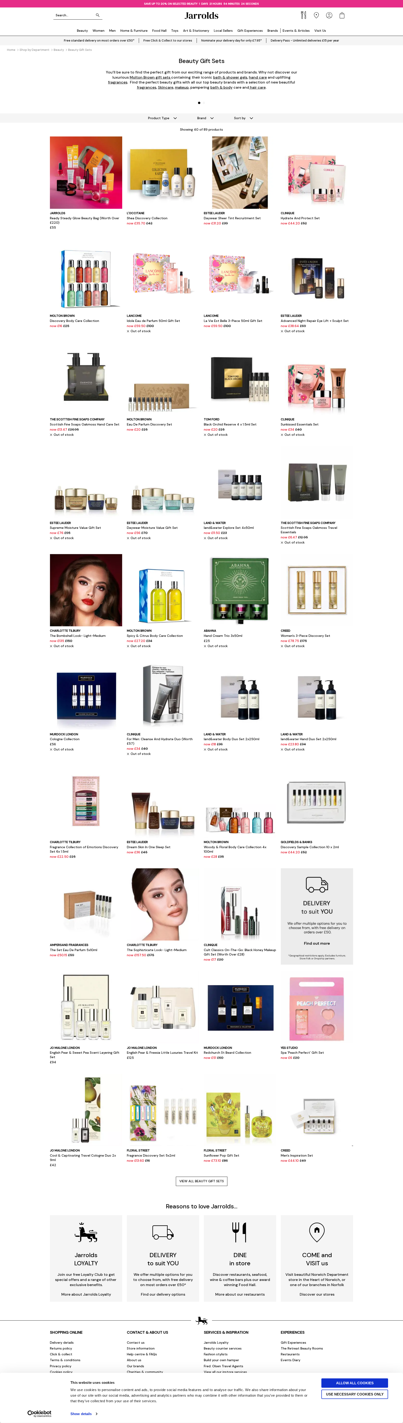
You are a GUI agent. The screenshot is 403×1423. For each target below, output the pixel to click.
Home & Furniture (134, 30)
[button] (199, 103)
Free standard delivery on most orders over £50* (99, 40)
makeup (182, 87)
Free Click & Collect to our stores (167, 40)
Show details (81, 1414)
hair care (257, 87)
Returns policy (61, 1348)
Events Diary (290, 1360)
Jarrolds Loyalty (216, 1342)
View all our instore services (225, 1372)
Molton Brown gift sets (150, 77)
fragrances (117, 82)
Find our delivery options (163, 1294)
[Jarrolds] (201, 15)
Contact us (136, 1342)
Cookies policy (61, 1372)
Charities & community (145, 1372)
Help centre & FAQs (142, 1354)
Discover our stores (317, 1294)
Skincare (165, 87)
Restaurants (290, 1354)
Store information (141, 1348)
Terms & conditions (65, 1360)
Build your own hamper (221, 1360)
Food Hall (159, 30)
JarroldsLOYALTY (86, 1259)
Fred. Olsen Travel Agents (223, 1366)
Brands (273, 30)
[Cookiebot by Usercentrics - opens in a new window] (39, 1413)
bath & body (221, 87)
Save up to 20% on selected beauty (171, 4)
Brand (201, 118)
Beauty (82, 30)
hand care (258, 77)
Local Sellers (223, 30)
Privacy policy (60, 1366)
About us (134, 1360)
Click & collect (61, 1354)
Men (112, 30)
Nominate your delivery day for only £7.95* (231, 40)
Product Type (158, 118)
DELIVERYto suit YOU (163, 1259)
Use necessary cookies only (355, 1394)
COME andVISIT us (317, 1259)
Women (98, 30)
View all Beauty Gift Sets (201, 1181)
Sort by (240, 118)
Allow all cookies (355, 1383)
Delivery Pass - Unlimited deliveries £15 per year (305, 40)
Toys (174, 30)
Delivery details (62, 1342)
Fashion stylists (216, 1354)
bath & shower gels (230, 77)
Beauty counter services (223, 1348)
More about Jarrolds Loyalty (86, 1294)
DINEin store (239, 1259)
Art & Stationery (196, 30)
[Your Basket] (342, 15)
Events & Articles (296, 30)
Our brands (135, 1366)
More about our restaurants (240, 1294)
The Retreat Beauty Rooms (302, 1348)
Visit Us (320, 30)
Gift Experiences (250, 30)
